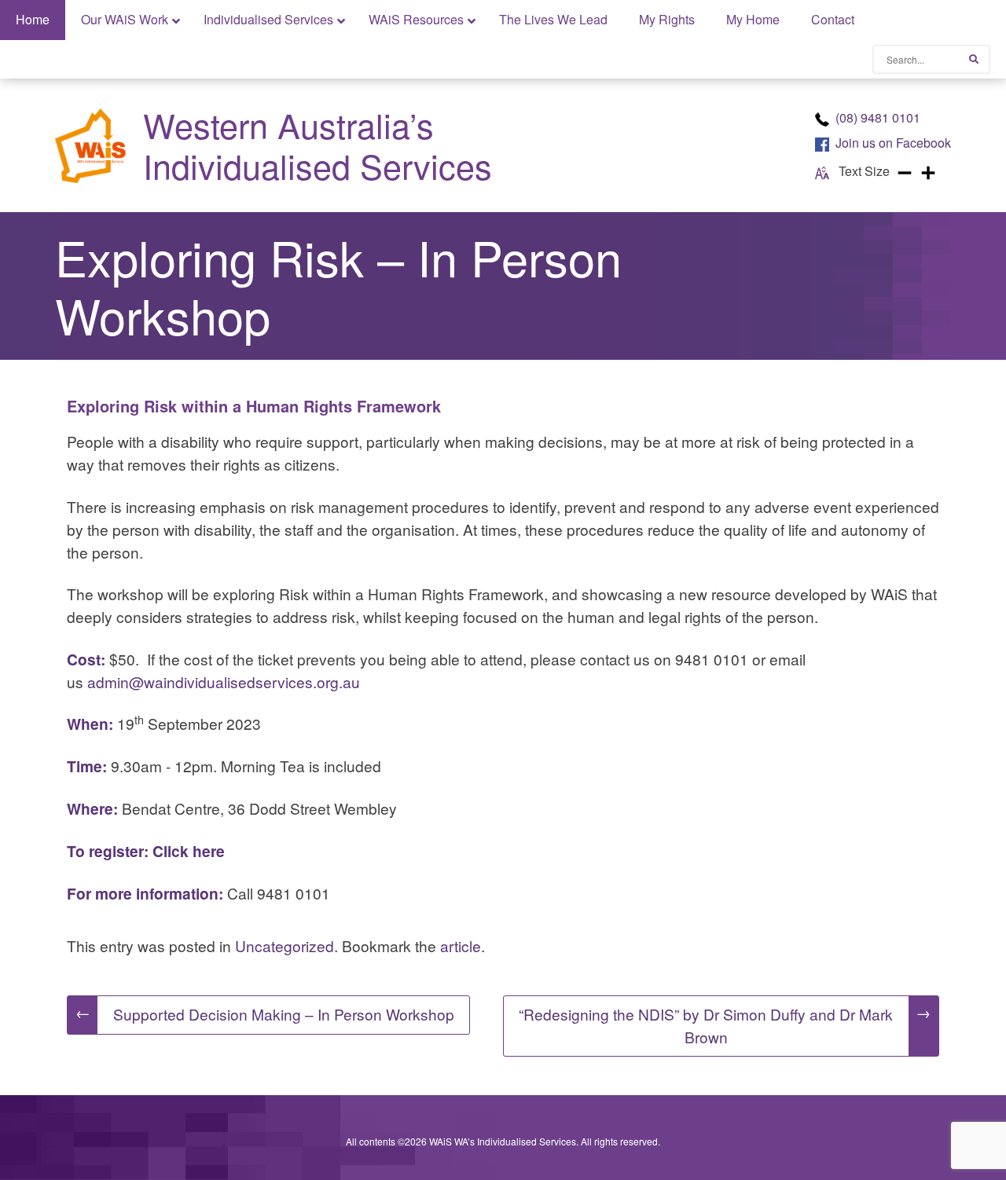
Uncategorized (284, 945)
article (460, 945)
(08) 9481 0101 (877, 117)
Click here (188, 851)
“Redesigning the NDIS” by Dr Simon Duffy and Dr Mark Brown (725, 1024)
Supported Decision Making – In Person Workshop (264, 1013)
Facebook (893, 143)
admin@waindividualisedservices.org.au (223, 681)
